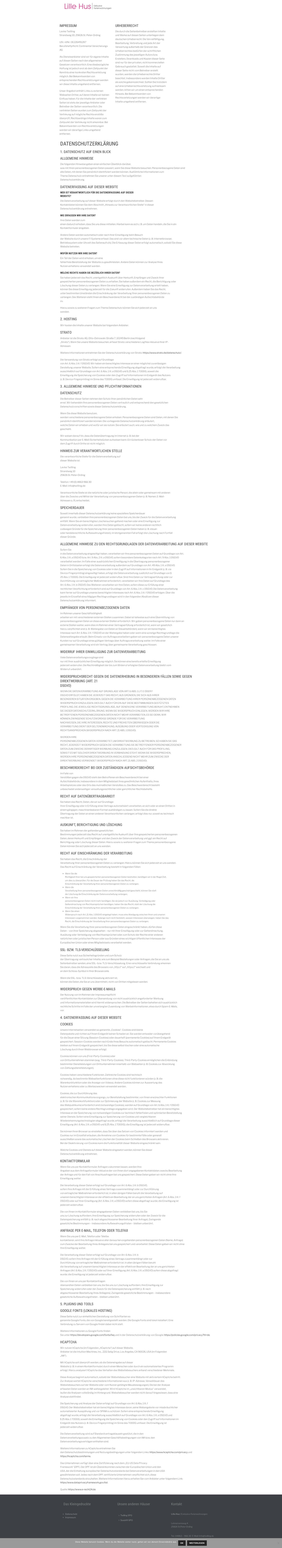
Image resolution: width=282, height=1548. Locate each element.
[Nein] (278, 1543)
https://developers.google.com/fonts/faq (92, 1335)
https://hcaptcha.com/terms (75, 1456)
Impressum (70, 1517)
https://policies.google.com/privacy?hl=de (187, 1335)
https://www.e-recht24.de (82, 1489)
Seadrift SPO (126, 1520)
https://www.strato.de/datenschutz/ (162, 352)
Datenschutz (71, 1514)
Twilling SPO (126, 1515)
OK (181, 1543)
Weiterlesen (197, 1543)
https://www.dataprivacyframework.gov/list (84, 1482)
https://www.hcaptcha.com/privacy (169, 1452)
